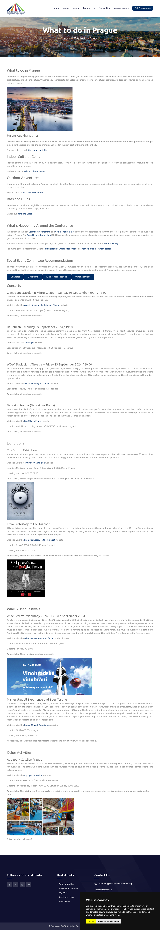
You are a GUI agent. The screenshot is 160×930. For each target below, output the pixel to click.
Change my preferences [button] (108, 921)
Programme (89, 8)
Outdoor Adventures (33, 192)
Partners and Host (66, 884)
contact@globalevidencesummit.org (115, 883)
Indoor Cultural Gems (34, 171)
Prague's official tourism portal (96, 248)
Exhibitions (33, 276)
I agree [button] (91, 921)
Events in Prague (112, 243)
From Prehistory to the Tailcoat (39, 539)
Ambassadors (121, 8)
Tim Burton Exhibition (34, 462)
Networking (104, 8)
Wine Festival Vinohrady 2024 (38, 638)
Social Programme (64, 231)
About (65, 8)
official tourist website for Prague (61, 248)
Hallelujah (29, 342)
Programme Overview (68, 888)
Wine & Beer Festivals (56, 276)
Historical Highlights (37, 150)
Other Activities (82, 276)
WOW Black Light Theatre (37, 383)
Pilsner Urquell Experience (37, 725)
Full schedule (64, 901)
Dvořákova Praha (32, 421)
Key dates (63, 893)
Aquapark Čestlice (33, 775)
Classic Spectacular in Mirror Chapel (42, 305)
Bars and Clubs (25, 213)
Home (56, 8)
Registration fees (66, 897)
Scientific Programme (39, 231)
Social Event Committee (39, 235)
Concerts (15, 276)
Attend (76, 8)
